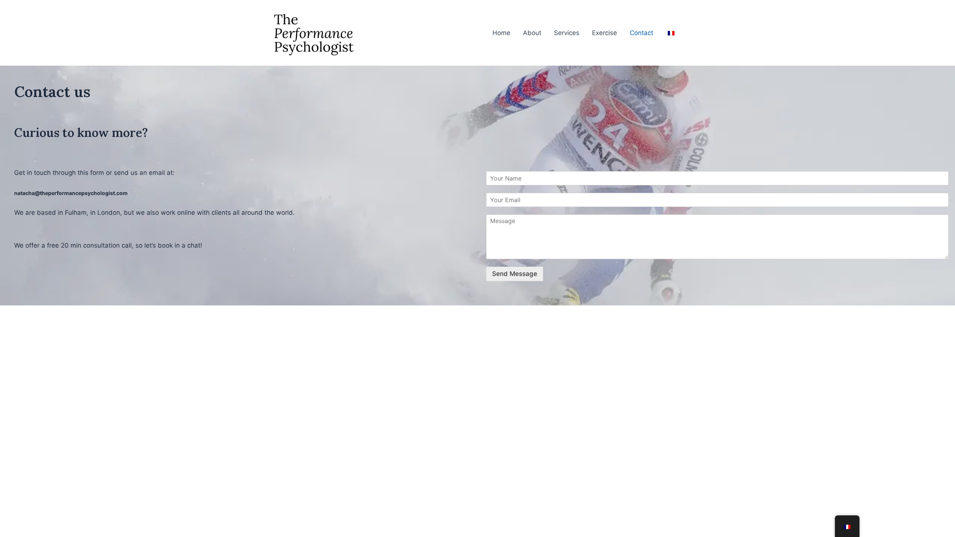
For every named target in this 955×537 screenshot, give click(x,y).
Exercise (604, 33)
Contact (641, 33)
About (532, 33)
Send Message (514, 273)
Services (566, 33)
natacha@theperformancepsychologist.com (71, 193)
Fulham (76, 212)
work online (178, 212)
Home (501, 33)
